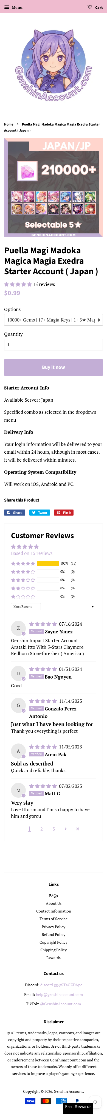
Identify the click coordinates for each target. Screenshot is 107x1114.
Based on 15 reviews (31, 553)
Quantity (13, 334)
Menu (16, 7)
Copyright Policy (53, 942)
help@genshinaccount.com (59, 994)
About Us (53, 903)
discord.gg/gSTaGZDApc (61, 984)
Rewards (53, 957)
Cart (98, 7)
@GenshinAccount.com (60, 1003)
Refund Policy (53, 934)
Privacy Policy (53, 926)
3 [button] (53, 829)
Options (12, 309)
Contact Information (53, 911)
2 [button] (41, 829)
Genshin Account (68, 1091)
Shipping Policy (53, 949)
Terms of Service (53, 918)
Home (8, 124)
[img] (43, 624)
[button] (18, 284)
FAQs (53, 895)
